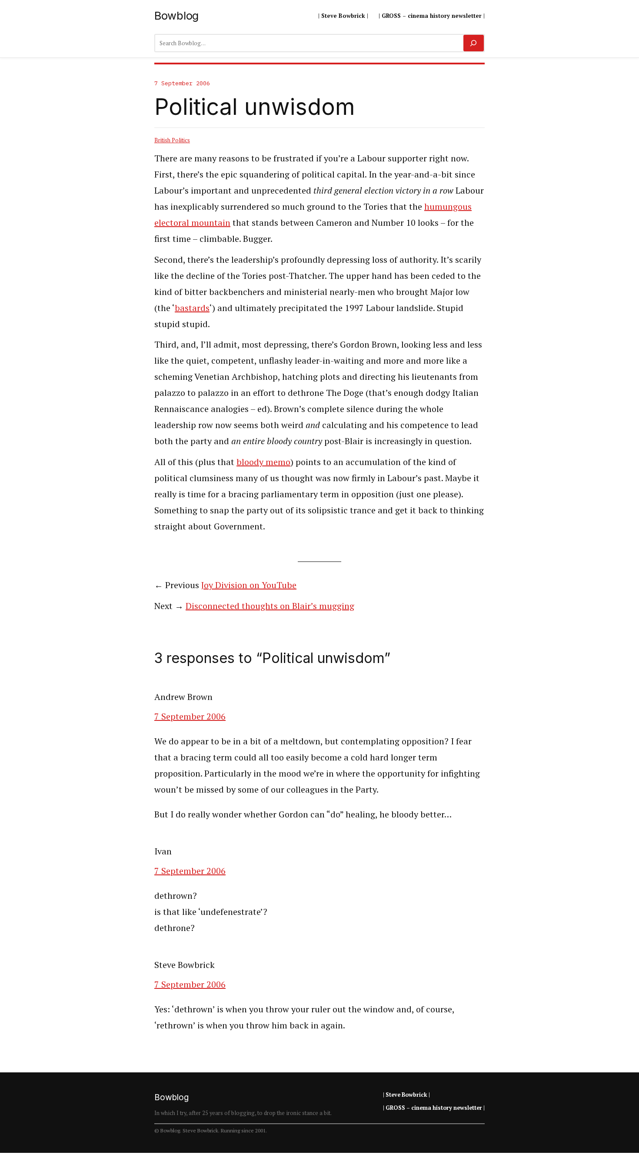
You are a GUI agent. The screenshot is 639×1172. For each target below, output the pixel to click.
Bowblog (176, 15)
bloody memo (263, 462)
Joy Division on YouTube (248, 585)
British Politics (172, 140)
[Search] (473, 43)
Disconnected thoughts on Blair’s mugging (270, 606)
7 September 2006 (190, 716)
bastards (192, 308)
